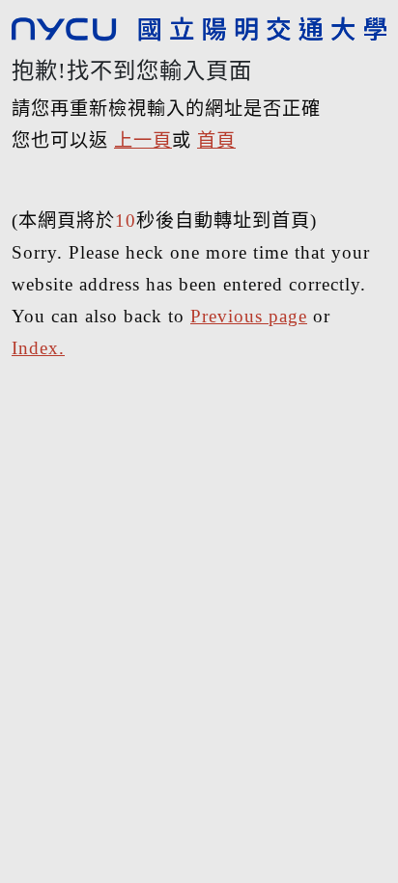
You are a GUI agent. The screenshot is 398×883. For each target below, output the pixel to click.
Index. (38, 348)
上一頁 (143, 140)
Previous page (248, 316)
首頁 (216, 140)
